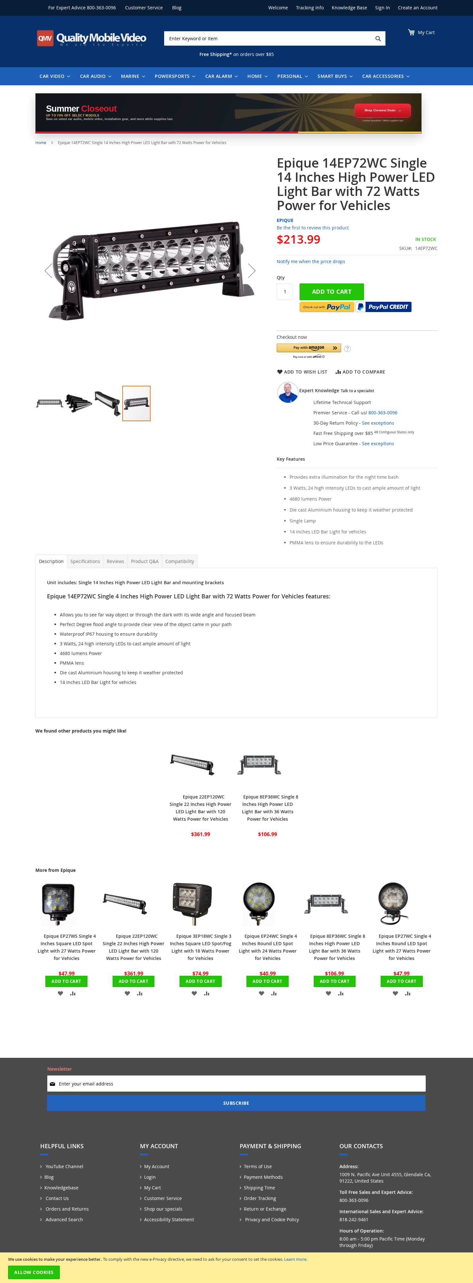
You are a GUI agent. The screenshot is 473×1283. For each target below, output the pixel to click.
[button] (48, 270)
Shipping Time (259, 1188)
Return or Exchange (265, 1209)
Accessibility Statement (169, 1219)
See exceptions (378, 423)
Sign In (382, 8)
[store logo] (91, 38)
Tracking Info (310, 8)
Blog (176, 8)
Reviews (115, 561)
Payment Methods (263, 1177)
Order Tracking (260, 1198)
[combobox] (274, 38)
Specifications (85, 561)
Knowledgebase (61, 1188)
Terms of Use (258, 1166)
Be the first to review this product (313, 228)
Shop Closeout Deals (380, 110)
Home (40, 142)
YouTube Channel (63, 1166)
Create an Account (418, 8)
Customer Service (144, 8)
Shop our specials (163, 1209)
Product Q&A (145, 561)
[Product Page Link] (192, 785)
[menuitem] (53, 76)
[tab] (51, 561)
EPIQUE (285, 220)
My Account (156, 1166)
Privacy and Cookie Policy (271, 1219)
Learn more (295, 1259)
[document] (237, 1267)
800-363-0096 (101, 8)
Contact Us (56, 1198)
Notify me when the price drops (311, 261)
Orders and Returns (66, 1209)
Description (51, 561)
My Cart (152, 1188)
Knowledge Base (349, 8)
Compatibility (179, 561)
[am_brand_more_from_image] (57, 925)
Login (150, 1177)
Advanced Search (63, 1219)
